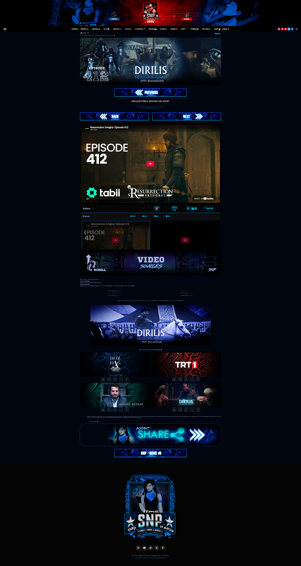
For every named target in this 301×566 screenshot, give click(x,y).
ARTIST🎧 (117, 29)
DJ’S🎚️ (107, 29)
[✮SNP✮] (150, 13)
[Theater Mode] (192, 208)
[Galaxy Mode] (157, 208)
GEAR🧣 (174, 29)
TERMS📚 (194, 29)
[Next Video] (144, 216)
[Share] (210, 208)
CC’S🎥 (128, 29)
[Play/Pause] (133, 216)
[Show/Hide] (174, 208)
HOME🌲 (75, 29)
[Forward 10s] (168, 216)
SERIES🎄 (85, 29)
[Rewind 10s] (156, 216)
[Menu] (5, 29)
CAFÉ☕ (217, 29)
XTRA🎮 (163, 29)
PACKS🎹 (153, 29)
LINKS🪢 (226, 29)
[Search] (296, 29)
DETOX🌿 (206, 29)
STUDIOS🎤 (140, 29)
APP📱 (184, 29)
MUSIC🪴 (96, 29)
